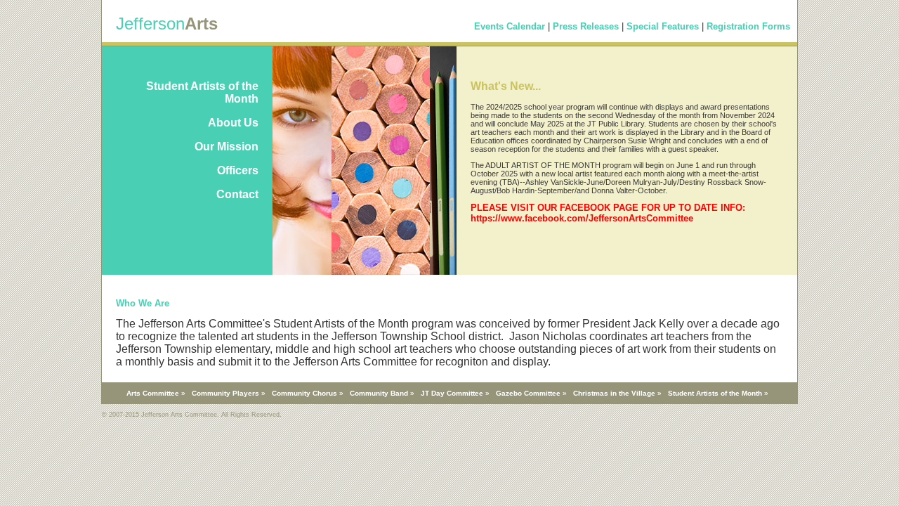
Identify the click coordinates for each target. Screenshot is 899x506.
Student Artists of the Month (715, 393)
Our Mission (226, 147)
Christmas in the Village (614, 393)
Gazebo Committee (528, 393)
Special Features (662, 26)
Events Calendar (509, 26)
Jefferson (150, 23)
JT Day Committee (452, 393)
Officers (237, 170)
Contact (237, 194)
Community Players (225, 393)
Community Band (379, 393)
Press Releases (586, 26)
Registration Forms (748, 26)
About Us (233, 123)
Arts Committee (152, 393)
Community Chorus (304, 393)
